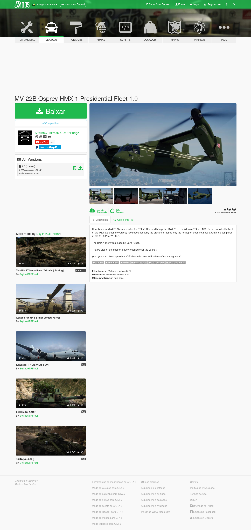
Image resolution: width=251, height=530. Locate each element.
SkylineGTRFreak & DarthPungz (57, 132)
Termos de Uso (198, 493)
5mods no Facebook (204, 511)
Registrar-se (214, 4)
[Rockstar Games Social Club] (45, 136)
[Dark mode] (226, 4)
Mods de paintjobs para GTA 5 (108, 493)
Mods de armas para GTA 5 (107, 499)
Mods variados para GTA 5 (106, 523)
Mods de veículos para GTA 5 (108, 488)
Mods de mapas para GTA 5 (107, 517)
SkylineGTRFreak (48, 233)
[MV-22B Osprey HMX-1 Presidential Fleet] (163, 144)
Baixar (54, 111)
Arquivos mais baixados (154, 499)
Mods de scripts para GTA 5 (107, 505)
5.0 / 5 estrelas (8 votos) (225, 213)
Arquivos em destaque (153, 488)
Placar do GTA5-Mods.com (155, 511)
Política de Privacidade (202, 488)
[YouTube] (40, 136)
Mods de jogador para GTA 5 (107, 511)
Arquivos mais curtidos (153, 493)
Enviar (181, 4)
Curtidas (119, 212)
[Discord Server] (49, 136)
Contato (194, 482)
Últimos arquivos (150, 482)
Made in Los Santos (25, 484)
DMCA (193, 499)
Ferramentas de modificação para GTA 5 (114, 482)
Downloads (102, 212)
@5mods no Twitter (203, 505)
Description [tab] (101, 219)
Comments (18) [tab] (125, 219)
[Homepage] (36, 136)
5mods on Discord (203, 517)
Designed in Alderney (26, 480)
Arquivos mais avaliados (154, 505)
